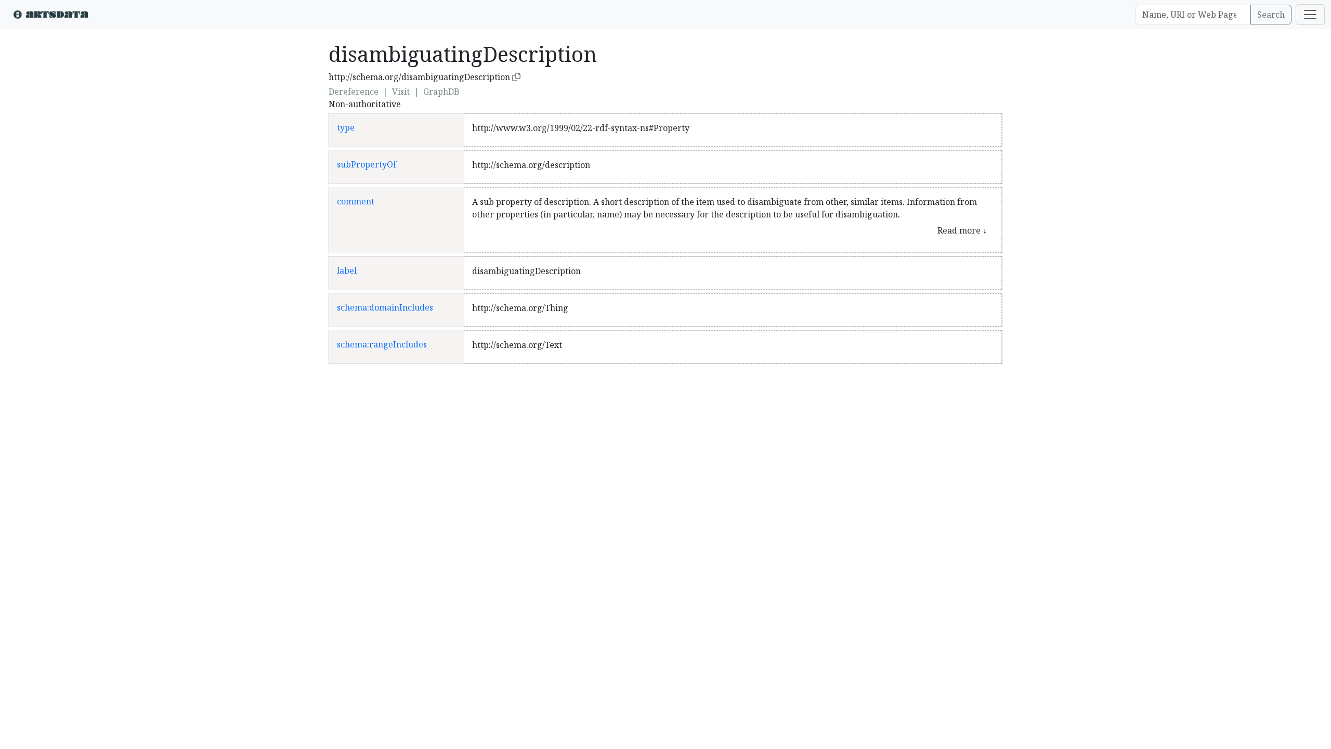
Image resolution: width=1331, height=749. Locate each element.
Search (1271, 14)
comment (355, 201)
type (346, 127)
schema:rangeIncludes (382, 344)
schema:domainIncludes (385, 307)
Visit (401, 91)
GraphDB (441, 91)
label (347, 270)
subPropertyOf (366, 164)
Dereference (354, 91)
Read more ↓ (962, 230)
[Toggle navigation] (1310, 14)
